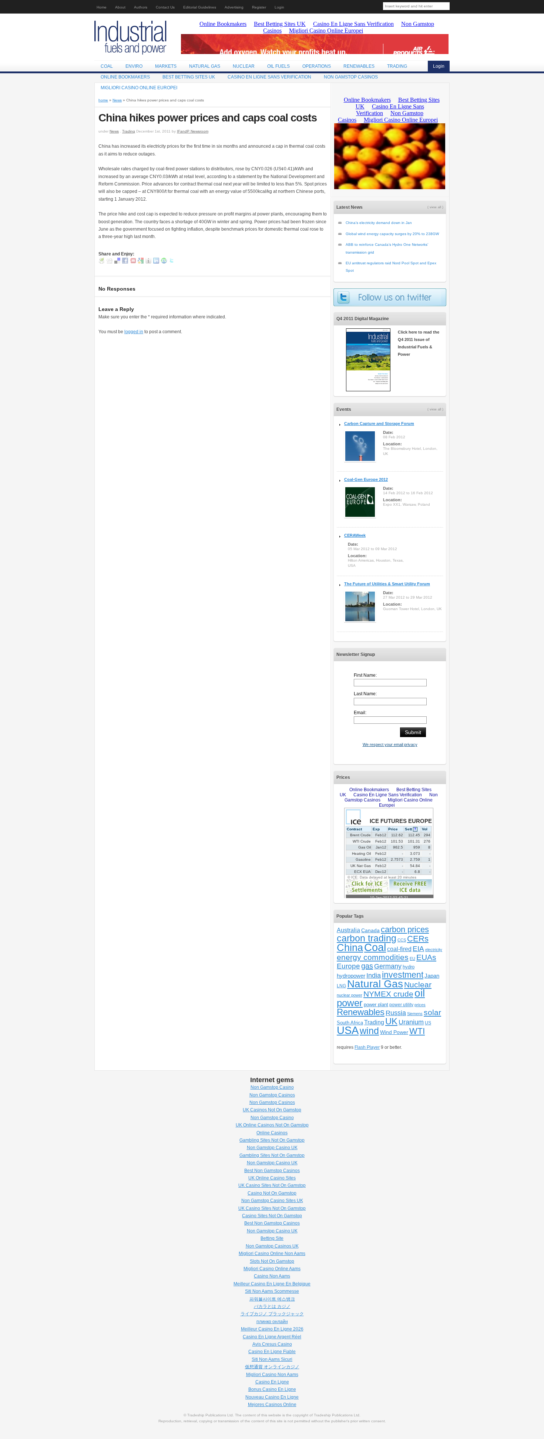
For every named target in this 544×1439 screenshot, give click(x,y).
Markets (166, 66)
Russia (396, 1013)
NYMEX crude (388, 994)
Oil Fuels (278, 66)
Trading (397, 66)
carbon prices (405, 929)
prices (420, 1005)
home (103, 100)
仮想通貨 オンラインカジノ (272, 1366)
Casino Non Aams (272, 1276)
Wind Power (394, 1032)
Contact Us (165, 7)
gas (367, 966)
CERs (418, 938)
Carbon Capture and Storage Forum (379, 423)
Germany (388, 966)
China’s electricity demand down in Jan (379, 223)
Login (279, 7)
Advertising (234, 7)
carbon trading (366, 938)
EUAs (426, 957)
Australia (348, 930)
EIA (418, 949)
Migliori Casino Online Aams (272, 1268)
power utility (401, 1004)
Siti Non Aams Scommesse (272, 1291)
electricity (433, 949)
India (373, 975)
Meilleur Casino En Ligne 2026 (272, 1329)
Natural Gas (204, 66)
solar (432, 1012)
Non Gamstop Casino (272, 1087)
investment (402, 975)
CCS (401, 940)
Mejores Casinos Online (272, 1404)
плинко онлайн (272, 1321)
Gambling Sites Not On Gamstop (272, 1140)
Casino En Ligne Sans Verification (269, 77)
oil (419, 993)
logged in (133, 331)
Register (259, 7)
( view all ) (435, 207)
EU (412, 958)
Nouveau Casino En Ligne (272, 1397)
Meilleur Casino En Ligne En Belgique (272, 1283)
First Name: (365, 675)
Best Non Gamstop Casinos (272, 1170)
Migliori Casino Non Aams (272, 1374)
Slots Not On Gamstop (272, 1261)
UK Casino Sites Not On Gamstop (272, 1185)
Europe (348, 966)
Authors (140, 7)
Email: (360, 712)
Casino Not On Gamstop (272, 1193)
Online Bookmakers (125, 77)
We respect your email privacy (390, 744)
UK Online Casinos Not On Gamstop (272, 1125)
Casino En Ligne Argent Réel (272, 1336)
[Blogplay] (148, 262)
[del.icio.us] (117, 262)
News (117, 100)
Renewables (359, 66)
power (350, 1002)
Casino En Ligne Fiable (272, 1351)
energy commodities (373, 957)
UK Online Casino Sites (272, 1178)
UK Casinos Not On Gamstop (272, 1109)
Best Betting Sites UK (188, 77)
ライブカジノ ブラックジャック (272, 1313)
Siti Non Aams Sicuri (272, 1359)
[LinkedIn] (156, 262)
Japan (431, 976)
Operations (316, 66)
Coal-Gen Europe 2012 (366, 479)
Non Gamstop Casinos (351, 77)
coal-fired (399, 949)
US (428, 1022)
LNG (341, 985)
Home (102, 7)
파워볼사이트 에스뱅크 (272, 1299)
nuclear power (349, 995)
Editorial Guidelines (199, 7)
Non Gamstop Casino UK (272, 1147)
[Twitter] (172, 262)
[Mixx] (133, 262)
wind (369, 1030)
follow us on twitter (389, 297)
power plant (376, 1004)
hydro (408, 967)
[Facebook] (125, 262)
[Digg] (110, 262)
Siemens (415, 1013)
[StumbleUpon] (164, 262)
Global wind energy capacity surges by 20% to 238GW (392, 234)
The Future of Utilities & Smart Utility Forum (387, 584)
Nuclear (244, 66)
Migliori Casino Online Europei (139, 87)
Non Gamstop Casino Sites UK (272, 1200)
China (350, 947)
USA (348, 1030)
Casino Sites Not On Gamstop (272, 1215)
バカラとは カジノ (272, 1306)
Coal (107, 66)
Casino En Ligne (272, 1382)
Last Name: (365, 693)
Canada (370, 930)
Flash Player (367, 1047)
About (120, 7)
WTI (417, 1031)
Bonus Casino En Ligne (272, 1389)
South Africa (350, 1022)
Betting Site (272, 1238)
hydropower (351, 976)
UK (391, 1021)
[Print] (102, 262)
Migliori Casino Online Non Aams (272, 1253)
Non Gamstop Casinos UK (272, 1246)
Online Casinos (272, 1132)
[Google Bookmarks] (141, 262)
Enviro (133, 66)
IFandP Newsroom (192, 131)
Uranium (411, 1022)
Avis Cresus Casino (272, 1344)
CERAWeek (355, 535)
